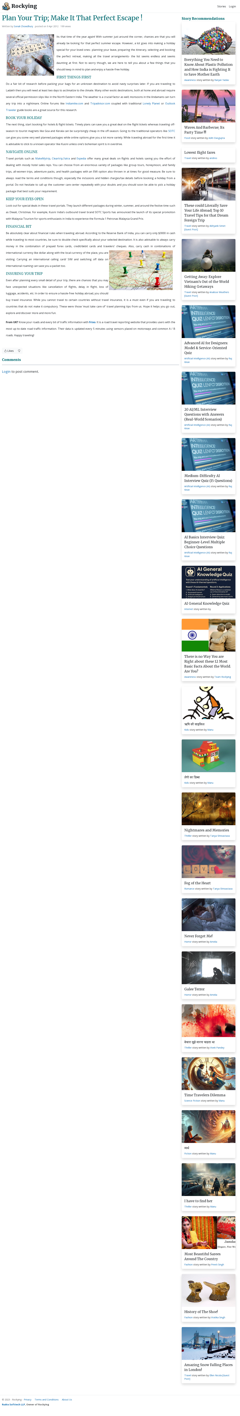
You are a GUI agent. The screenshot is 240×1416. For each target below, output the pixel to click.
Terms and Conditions (47, 1399)
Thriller (188, 835)
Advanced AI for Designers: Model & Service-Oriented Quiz (206, 348)
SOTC (171, 131)
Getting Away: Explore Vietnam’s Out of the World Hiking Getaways (206, 282)
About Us (67, 1399)
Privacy (27, 1399)
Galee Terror (194, 989)
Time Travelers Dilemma (204, 1095)
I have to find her (198, 1201)
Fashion (188, 1264)
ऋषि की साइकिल (194, 724)
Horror (188, 941)
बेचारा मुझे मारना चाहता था (199, 1042)
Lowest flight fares (199, 152)
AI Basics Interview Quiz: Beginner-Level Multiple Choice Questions (204, 542)
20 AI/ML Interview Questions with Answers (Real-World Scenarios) (204, 414)
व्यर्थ (186, 1148)
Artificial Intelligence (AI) (197, 358)
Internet (188, 609)
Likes (10, 351)
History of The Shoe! (201, 1312)
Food (187, 137)
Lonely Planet (151, 103)
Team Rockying (222, 676)
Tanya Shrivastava (220, 835)
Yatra (66, 158)
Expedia (81, 158)
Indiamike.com (74, 103)
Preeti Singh (217, 1264)
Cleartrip (57, 158)
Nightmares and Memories (206, 830)
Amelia (213, 941)
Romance (189, 888)
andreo (213, 158)
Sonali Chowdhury (23, 26)
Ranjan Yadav (221, 80)
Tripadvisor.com (100, 103)
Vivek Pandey (217, 1047)
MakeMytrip (42, 158)
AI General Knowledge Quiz (206, 603)
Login (232, 6)
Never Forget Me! (198, 936)
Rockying (23, 6)
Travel (187, 158)
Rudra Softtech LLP (13, 1404)
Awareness (190, 80)
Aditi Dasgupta (216, 137)
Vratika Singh (218, 1317)
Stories (221, 6)
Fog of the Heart (197, 883)
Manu (210, 729)
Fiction (188, 1153)
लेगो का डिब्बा (192, 777)
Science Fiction (192, 1100)
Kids (186, 729)
